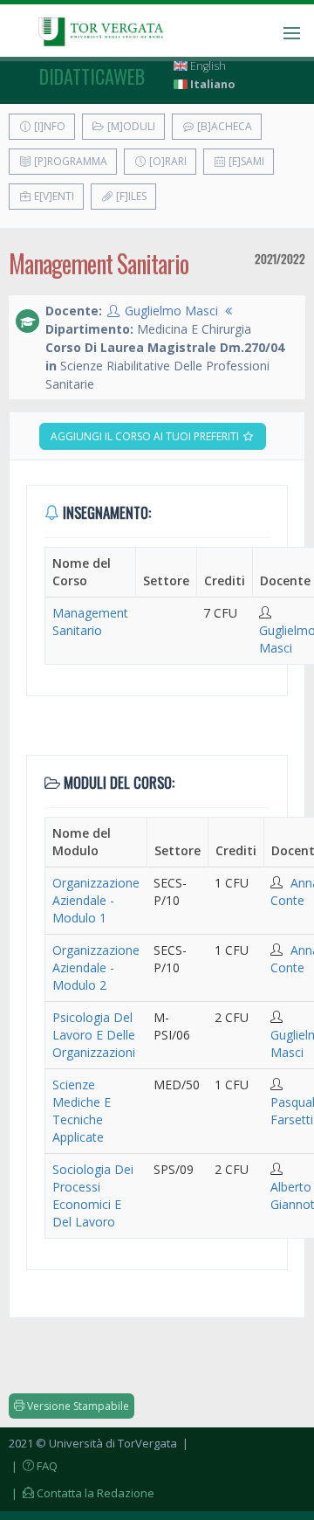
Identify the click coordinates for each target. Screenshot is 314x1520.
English (207, 66)
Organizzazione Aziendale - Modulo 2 (96, 967)
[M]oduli (130, 126)
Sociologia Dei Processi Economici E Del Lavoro (92, 1195)
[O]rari (167, 161)
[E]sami (245, 161)
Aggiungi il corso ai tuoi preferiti (146, 436)
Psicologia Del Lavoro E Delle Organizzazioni (93, 1035)
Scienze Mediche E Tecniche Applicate (81, 1110)
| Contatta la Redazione (81, 1493)
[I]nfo (48, 126)
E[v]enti (52, 196)
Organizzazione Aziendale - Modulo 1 (96, 900)
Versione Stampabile (76, 1406)
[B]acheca (223, 126)
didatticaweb (92, 76)
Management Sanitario (90, 622)
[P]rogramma (69, 161)
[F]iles (130, 196)
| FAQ (33, 1466)
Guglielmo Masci (171, 310)
